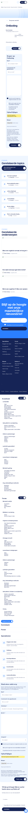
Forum (3, 630)
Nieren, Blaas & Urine (7, 374)
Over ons (17, 367)
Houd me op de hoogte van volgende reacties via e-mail (15, 99)
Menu (22, 2)
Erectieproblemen (6, 349)
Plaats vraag (19, 779)
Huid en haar (5, 368)
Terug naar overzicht (14, 20)
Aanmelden (5, 328)
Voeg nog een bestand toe (11, 126)
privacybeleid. (12, 109)
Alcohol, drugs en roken (7, 366)
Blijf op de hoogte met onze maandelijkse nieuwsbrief (15, 104)
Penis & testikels (18, 348)
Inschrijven (6, 809)
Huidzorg (4, 351)
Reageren (15, 48)
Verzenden (13, 145)
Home (2, 7)
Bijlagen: (9, 120)
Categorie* (3, 737)
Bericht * (3, 713)
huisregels (11, 108)
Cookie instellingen (14, 391)
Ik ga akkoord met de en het (13, 108)
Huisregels (17, 370)
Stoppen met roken (6, 344)
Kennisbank (5, 625)
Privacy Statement (23, 391)
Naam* (8, 60)
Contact (17, 373)
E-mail (11, 68)
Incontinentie (5, 346)
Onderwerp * (4, 706)
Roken (16, 346)
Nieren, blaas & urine (19, 356)
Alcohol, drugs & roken (20, 343)
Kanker (16, 354)
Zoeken (18, 2)
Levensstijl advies (6, 354)
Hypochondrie (7, 7)
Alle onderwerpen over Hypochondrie (10, 168)
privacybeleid (20, 325)
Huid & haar (17, 351)
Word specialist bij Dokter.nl (19, 364)
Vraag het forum (26, 811)
